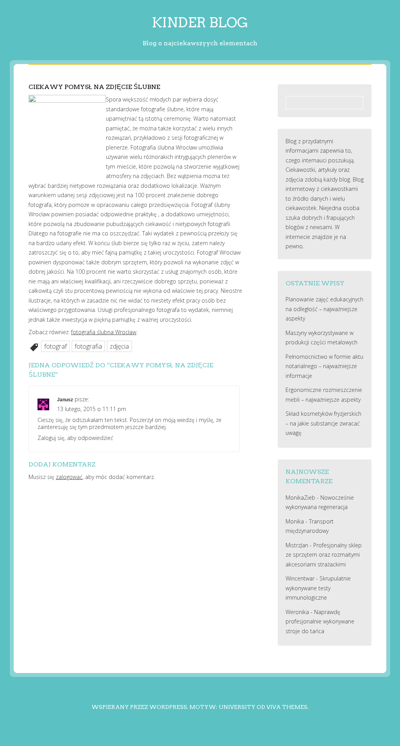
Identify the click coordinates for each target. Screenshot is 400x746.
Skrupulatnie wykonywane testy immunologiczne (318, 588)
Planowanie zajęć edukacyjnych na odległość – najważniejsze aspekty (324, 309)
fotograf (55, 346)
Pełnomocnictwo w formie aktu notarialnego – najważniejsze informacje (324, 366)
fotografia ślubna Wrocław (103, 332)
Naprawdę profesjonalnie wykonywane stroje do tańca (320, 621)
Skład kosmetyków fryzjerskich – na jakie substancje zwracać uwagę (323, 423)
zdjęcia (119, 346)
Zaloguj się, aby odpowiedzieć (75, 438)
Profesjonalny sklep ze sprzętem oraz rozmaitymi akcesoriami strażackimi (324, 554)
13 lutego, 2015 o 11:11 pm (91, 409)
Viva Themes (286, 707)
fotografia (88, 346)
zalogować (69, 477)
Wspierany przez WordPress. (139, 707)
